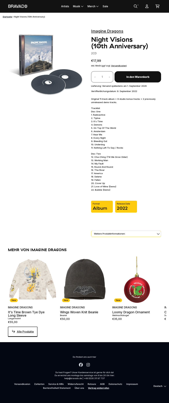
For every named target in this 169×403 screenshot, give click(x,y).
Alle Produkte (25, 331)
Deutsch (157, 386)
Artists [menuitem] (65, 6)
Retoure (92, 384)
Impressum (132, 384)
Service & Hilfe (56, 384)
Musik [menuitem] (76, 6)
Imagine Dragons (107, 31)
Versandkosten (118, 65)
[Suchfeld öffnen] (135, 6)
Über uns (79, 388)
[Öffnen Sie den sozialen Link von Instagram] (88, 364)
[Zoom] (46, 64)
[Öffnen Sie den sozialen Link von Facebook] (80, 364)
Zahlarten (39, 384)
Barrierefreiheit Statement (57, 388)
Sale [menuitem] (105, 6)
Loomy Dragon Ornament (131, 312)
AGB (102, 384)
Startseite (7, 16)
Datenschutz (115, 384)
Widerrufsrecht (76, 384)
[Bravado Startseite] (18, 6)
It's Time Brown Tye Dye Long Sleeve (26, 314)
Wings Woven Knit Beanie (79, 312)
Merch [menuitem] (91, 6)
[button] (126, 234)
